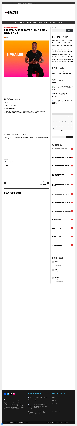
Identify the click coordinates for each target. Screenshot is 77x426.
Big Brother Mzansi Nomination (62, 194)
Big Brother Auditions (59, 149)
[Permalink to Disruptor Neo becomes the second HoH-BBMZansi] (62, 232)
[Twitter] (69, 3)
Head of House (57, 228)
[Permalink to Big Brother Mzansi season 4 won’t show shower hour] (62, 240)
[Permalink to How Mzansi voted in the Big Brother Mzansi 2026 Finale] (57, 215)
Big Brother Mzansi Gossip (60, 166)
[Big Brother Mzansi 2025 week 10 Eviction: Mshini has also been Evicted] (36, 340)
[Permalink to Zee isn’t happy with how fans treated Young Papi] (69, 206)
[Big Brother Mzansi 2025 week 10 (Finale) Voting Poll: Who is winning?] (12, 340)
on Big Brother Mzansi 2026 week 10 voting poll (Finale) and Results (63, 263)
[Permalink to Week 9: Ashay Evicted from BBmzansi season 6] (65, 161)
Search (54, 28)
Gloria (53, 40)
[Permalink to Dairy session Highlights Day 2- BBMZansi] (69, 223)
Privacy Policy (55, 409)
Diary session (56, 219)
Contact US (54, 403)
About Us (54, 400)
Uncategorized (57, 245)
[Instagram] (67, 3)
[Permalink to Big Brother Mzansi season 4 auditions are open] (69, 152)
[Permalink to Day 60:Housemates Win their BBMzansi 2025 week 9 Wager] (70, 189)
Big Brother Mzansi (12, 173)
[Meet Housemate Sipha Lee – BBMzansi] (26, 58)
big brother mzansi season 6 (61, 211)
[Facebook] (65, 3)
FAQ (53, 406)
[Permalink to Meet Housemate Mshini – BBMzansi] (70, 179)
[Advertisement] (46, 12)
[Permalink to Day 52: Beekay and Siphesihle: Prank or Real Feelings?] (57, 179)
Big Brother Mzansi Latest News (60, 184)
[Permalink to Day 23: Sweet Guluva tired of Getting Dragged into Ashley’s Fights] (65, 179)
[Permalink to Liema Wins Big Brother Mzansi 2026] (65, 215)
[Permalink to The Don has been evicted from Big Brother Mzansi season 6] (70, 161)
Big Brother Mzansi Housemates (11, 27)
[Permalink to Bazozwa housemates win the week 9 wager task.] (70, 215)
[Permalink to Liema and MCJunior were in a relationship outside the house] (59, 206)
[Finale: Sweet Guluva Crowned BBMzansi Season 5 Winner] (36, 245)
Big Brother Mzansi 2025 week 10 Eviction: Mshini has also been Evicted (37, 388)
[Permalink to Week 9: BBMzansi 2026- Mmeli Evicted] (57, 161)
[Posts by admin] (5, 37)
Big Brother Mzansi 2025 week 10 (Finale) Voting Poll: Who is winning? (14, 388)
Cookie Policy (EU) (56, 411)
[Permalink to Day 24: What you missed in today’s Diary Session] (59, 223)
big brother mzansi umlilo (20, 173)
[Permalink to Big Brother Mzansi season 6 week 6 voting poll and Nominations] (65, 198)
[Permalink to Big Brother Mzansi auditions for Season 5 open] (59, 152)
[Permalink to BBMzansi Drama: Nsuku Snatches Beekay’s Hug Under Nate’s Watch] (65, 169)
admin (7, 37)
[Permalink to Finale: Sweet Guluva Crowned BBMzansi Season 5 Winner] (57, 189)
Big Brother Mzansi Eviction (61, 157)
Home (53, 397)
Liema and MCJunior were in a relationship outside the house (12, 292)
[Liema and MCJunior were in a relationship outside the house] (12, 245)
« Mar (62, 130)
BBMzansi (7, 173)
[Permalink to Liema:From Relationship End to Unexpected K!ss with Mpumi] (70, 249)
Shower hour (56, 236)
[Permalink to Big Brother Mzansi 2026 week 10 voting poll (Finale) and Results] (57, 198)
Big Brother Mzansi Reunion (61, 202)
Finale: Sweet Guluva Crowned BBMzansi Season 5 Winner (37, 292)
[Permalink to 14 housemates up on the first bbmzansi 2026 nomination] (70, 198)
